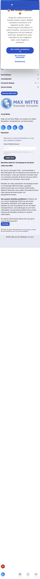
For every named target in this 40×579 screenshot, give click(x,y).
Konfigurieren (20, 61)
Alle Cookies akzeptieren (20, 49)
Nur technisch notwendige (20, 56)
